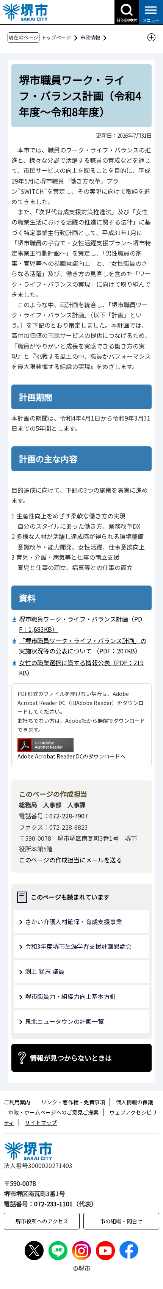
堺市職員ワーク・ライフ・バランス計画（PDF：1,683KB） (80, 624)
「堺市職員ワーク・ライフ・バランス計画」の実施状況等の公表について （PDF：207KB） (82, 645)
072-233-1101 (53, 1203)
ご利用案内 (17, 1102)
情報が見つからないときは (71, 1058)
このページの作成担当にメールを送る (70, 859)
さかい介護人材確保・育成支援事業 (73, 921)
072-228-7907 (68, 815)
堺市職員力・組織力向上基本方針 (70, 996)
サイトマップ (41, 1122)
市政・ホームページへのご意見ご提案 (53, 1112)
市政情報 (90, 37)
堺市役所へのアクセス (42, 1221)
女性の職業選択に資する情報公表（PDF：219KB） (81, 667)
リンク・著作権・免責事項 (73, 1102)
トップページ (56, 37)
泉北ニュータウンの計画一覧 (64, 1021)
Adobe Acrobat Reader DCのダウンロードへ (71, 756)
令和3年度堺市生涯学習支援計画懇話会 (78, 946)
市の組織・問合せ (121, 1221)
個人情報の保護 (134, 1102)
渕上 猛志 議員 (44, 971)
